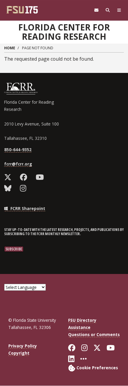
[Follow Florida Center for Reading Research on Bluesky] (9, 188)
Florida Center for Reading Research (64, 32)
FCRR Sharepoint (27, 208)
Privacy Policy (22, 346)
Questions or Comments (94, 334)
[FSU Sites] (119, 10)
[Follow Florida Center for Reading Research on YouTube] (41, 177)
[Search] (108, 10)
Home (9, 47)
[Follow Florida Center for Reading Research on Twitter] (9, 177)
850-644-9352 (18, 149)
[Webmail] (96, 10)
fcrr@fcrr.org (18, 164)
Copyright (18, 353)
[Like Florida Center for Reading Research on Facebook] (25, 177)
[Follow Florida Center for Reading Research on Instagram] (24, 188)
